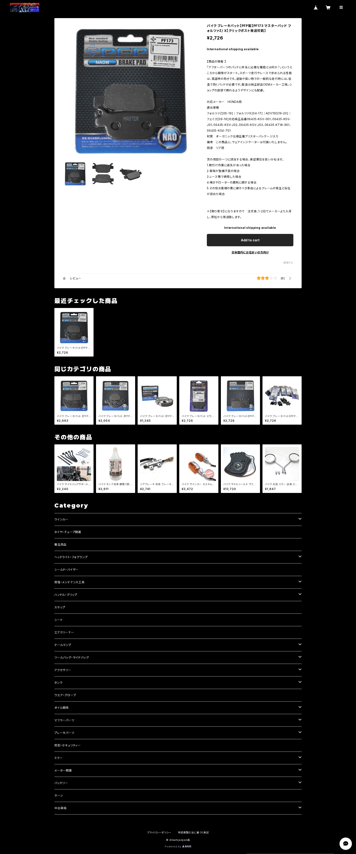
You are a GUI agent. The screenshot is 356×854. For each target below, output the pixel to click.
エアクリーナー (64, 632)
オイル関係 (61, 707)
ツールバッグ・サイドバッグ (71, 657)
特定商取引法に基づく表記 (193, 832)
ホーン (58, 795)
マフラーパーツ (64, 720)
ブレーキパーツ (64, 732)
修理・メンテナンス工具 (69, 582)
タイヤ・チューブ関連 (67, 532)
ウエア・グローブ (65, 695)
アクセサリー (62, 670)
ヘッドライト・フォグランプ (71, 557)
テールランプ (62, 645)
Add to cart (250, 240)
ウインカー (61, 519)
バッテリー (61, 783)
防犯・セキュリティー (67, 745)
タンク (58, 682)
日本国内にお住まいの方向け (250, 252)
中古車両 (60, 808)
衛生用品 (60, 544)
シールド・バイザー (66, 569)
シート (58, 620)
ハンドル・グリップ (65, 594)
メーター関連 (63, 770)
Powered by (173, 846)
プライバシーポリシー (159, 832)
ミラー (58, 758)
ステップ (59, 607)
